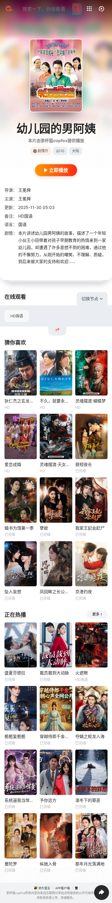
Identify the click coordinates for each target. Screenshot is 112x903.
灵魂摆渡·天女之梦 (56, 464)
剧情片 (43, 151)
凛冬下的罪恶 (87, 800)
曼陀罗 (10, 863)
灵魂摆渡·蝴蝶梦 (90, 400)
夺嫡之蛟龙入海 (90, 736)
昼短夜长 (83, 464)
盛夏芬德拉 (14, 672)
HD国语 (16, 316)
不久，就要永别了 (56, 400)
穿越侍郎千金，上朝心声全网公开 (56, 736)
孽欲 (44, 527)
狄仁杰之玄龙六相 (20, 400)
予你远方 (48, 800)
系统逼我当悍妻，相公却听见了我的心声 (20, 800)
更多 (95, 614)
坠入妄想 (12, 591)
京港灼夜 (83, 591)
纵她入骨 (48, 863)
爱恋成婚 (12, 464)
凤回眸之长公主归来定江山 (56, 591)
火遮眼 (81, 672)
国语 (22, 224)
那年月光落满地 (90, 863)
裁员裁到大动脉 (54, 672)
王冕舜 (24, 190)
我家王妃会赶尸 (90, 527)
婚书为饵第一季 (19, 527)
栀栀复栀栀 (14, 736)
